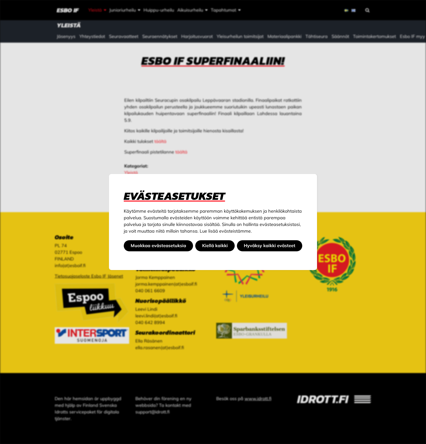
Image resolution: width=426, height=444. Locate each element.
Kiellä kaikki (215, 245)
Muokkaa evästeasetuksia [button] (158, 245)
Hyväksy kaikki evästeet (269, 245)
